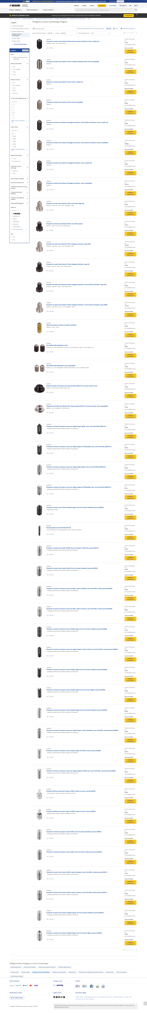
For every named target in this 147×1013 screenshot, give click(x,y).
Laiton (14, 88)
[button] (120, 1)
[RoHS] (97, 986)
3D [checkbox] (13, 239)
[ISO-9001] (77, 986)
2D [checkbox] (13, 237)
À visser (14, 158)
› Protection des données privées (105, 997)
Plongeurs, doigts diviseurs (61, 18)
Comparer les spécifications (129, 28)
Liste (109, 28)
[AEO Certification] (91, 986)
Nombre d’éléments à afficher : (39, 33)
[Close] (137, 14)
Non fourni (15, 171)
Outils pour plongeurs (121, 972)
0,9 (13, 133)
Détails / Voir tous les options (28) (18, 121)
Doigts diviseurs (72, 972)
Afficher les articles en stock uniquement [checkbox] (20, 58)
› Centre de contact (127, 997)
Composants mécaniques (28, 18)
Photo (116, 28)
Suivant (137, 33)
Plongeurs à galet (16, 41)
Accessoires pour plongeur (17, 976)
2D (50, 48)
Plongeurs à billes (16, 38)
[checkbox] (19, 66)
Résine (14, 72)
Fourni (14, 173)
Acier (14, 66)
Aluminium (15, 93)
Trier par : (57, 33)
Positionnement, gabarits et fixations (44, 18)
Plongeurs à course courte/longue (77, 18)
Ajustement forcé (16, 161)
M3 (13, 113)
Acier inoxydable (16, 69)
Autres (14, 74)
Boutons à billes (109, 972)
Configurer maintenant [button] (130, 51)
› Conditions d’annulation (117, 997)
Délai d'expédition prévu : (84, 33)
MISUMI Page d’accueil (14, 18)
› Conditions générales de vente (90, 997)
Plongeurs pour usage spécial (59, 972)
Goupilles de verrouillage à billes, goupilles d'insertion (91, 972)
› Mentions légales (79, 997)
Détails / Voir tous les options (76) (18, 149)
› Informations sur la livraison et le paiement (84, 999)
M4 (13, 118)
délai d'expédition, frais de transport (91, 28)
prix (103, 28)
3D (52, 48)
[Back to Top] (145, 1003)
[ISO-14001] (84, 986)
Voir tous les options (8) (16, 229)
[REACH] (103, 986)
